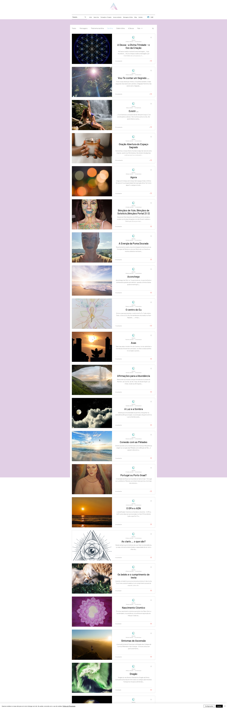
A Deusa (131, 28)
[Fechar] (225, 706)
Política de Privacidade (69, 706)
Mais (138, 28)
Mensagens (84, 28)
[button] (153, 29)
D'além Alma (120, 28)
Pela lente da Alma (97, 28)
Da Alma (110, 28)
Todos (74, 28)
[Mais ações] (152, 37)
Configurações (209, 706)
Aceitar (219, 706)
